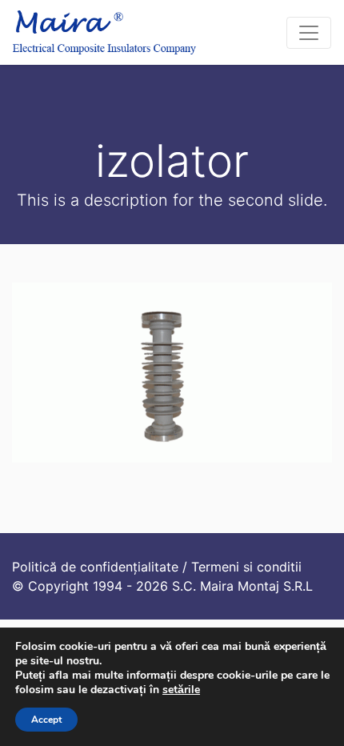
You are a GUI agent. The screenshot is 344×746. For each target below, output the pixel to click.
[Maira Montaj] (104, 32)
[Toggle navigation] (308, 33)
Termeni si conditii (246, 567)
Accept (46, 719)
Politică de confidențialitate (95, 567)
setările (181, 690)
